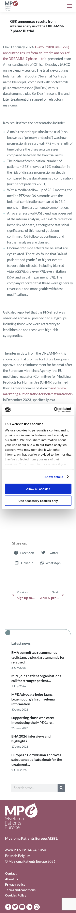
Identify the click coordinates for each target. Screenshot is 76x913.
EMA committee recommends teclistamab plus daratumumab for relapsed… (38, 657)
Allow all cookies (38, 489)
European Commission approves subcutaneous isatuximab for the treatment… (36, 760)
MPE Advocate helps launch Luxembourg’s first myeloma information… (33, 699)
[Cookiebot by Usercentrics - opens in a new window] (54, 409)
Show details (54, 476)
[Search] (61, 788)
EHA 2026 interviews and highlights (31, 738)
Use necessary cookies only (38, 500)
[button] (24, 553)
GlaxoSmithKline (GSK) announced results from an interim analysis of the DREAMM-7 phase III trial (36, 53)
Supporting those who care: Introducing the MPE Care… (32, 720)
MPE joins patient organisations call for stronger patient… (36, 678)
